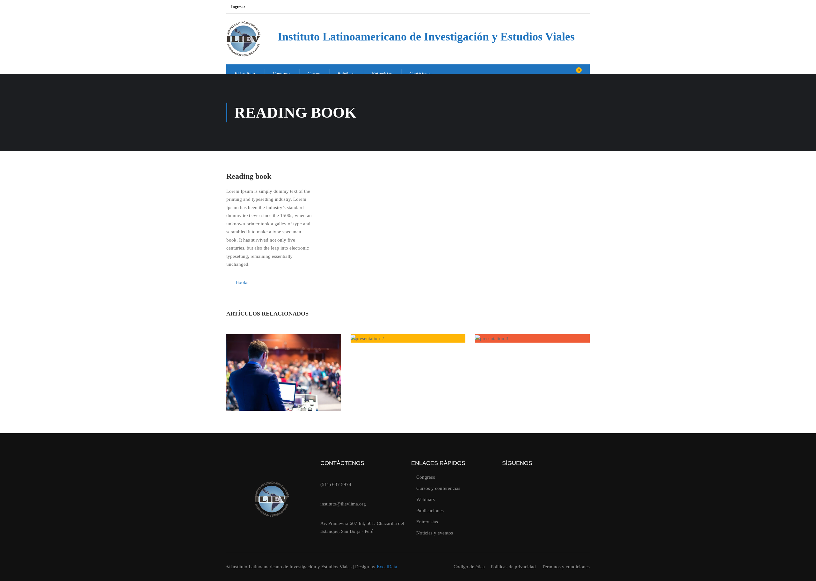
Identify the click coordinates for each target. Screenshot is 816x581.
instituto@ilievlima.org (343, 503)
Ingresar (238, 6)
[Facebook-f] (549, 484)
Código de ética (469, 566)
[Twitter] (510, 484)
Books (242, 282)
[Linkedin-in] (568, 484)
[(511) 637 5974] (323, 475)
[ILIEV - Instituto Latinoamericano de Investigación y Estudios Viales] (250, 38)
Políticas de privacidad (513, 566)
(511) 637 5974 (335, 484)
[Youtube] (529, 484)
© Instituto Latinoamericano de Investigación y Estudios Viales (289, 566)
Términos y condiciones (566, 566)
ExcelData (387, 566)
